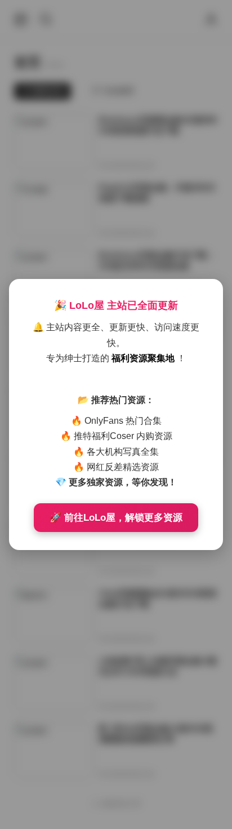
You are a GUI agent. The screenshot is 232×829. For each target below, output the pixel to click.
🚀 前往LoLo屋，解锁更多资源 (116, 517)
